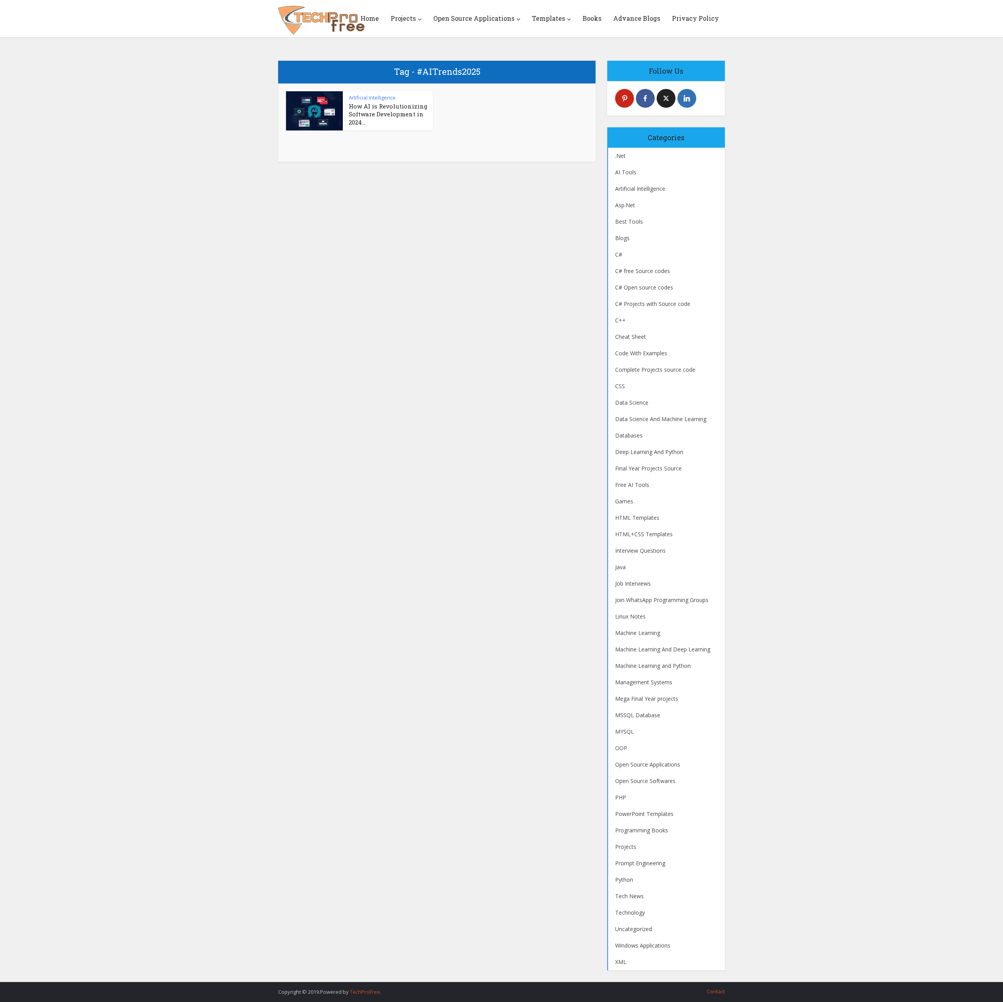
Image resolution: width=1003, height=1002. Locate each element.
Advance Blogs (636, 18)
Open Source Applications (473, 18)
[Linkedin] (686, 98)
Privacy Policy (695, 18)
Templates (548, 18)
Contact (716, 991)
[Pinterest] (624, 98)
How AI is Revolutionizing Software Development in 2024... (388, 114)
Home (369, 18)
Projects (403, 18)
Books (592, 18)
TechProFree (365, 991)
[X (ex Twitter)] (666, 98)
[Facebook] (645, 98)
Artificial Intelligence (372, 97)
